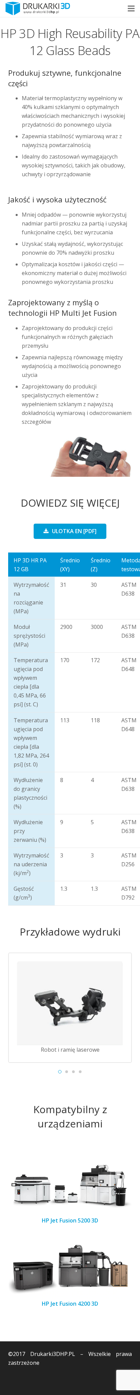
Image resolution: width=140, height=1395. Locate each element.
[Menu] (131, 8)
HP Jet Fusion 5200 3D (70, 1220)
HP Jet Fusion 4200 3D (70, 1303)
